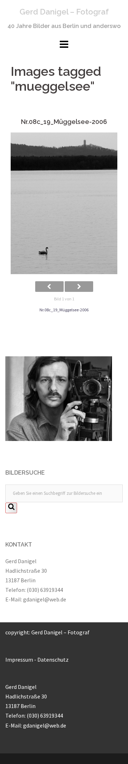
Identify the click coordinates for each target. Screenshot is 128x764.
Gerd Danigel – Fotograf (64, 11)
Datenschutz (53, 659)
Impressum (19, 659)
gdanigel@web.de (44, 599)
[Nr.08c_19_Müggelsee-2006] (64, 203)
